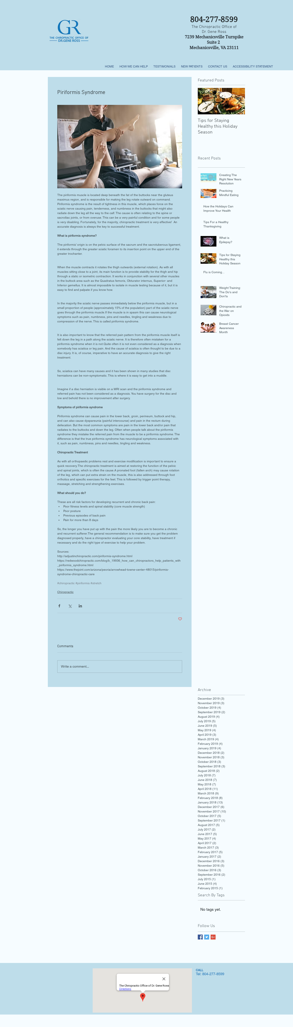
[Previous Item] (205, 101)
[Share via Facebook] (59, 606)
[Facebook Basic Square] (200, 937)
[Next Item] (238, 101)
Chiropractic (65, 592)
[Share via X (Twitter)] (70, 606)
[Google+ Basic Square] (213, 937)
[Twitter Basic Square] (206, 937)
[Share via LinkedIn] (80, 606)
